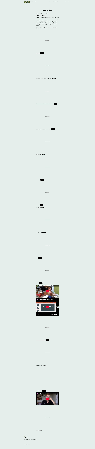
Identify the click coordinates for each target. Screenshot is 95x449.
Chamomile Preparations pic (39, 390)
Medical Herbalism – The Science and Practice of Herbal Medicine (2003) (44, 78)
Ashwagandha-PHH (38, 179)
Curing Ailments (43, 13)
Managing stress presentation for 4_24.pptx (40, 340)
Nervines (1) (37, 283)
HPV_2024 (37, 430)
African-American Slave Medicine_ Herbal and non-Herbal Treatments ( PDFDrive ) (44, 103)
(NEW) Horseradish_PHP (38, 154)
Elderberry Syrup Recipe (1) (39, 232)
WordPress (28, 444)
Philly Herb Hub (26, 437)
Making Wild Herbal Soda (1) (39, 365)
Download (42, 53)
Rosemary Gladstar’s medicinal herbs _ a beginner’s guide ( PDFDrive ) (43, 129)
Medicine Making (38, 13)
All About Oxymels (38, 53)
